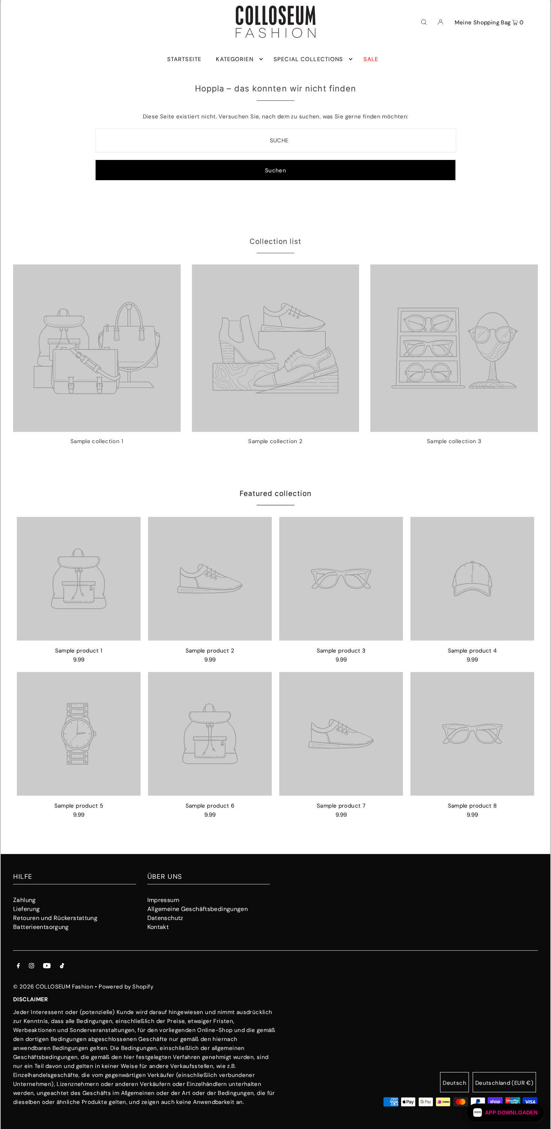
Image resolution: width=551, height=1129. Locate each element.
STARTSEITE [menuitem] (184, 59)
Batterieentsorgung (41, 927)
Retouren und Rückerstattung (55, 918)
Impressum (163, 900)
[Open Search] (424, 21)
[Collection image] (97, 429)
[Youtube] (47, 966)
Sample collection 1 (96, 441)
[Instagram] (31, 966)
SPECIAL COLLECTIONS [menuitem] (308, 59)
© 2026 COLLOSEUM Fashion (53, 986)
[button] (505, 1113)
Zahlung (24, 900)
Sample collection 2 (275, 441)
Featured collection (275, 493)
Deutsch (454, 1083)
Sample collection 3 (454, 441)
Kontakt (158, 927)
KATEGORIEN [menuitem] (234, 59)
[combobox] (276, 140)
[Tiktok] (62, 966)
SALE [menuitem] (371, 59)
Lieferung (26, 909)
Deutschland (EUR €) (504, 1083)
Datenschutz (165, 918)
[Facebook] (18, 966)
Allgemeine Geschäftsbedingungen (197, 909)
